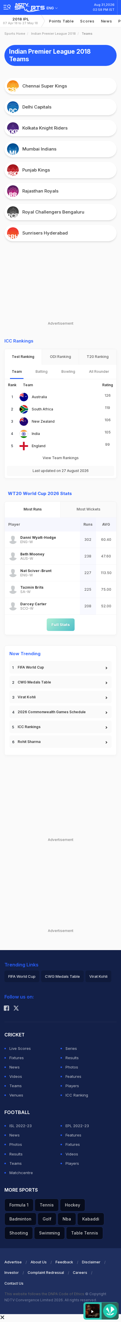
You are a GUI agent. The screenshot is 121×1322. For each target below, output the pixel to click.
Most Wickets (88, 509)
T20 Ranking (98, 356)
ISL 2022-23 (20, 1125)
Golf (47, 1218)
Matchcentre (21, 1172)
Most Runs (32, 509)
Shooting (18, 1232)
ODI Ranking (60, 356)
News (106, 21)
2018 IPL (20, 21)
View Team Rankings (61, 458)
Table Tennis (84, 1232)
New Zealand (43, 421)
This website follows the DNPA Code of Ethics (44, 1294)
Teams (15, 1085)
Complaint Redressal (46, 1272)
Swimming (49, 1232)
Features (73, 1076)
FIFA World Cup (31, 667)
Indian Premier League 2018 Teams (50, 55)
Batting (42, 371)
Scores (87, 21)
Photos (71, 1067)
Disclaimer (91, 1262)
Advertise (13, 1262)
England (39, 446)
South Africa (42, 409)
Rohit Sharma (29, 741)
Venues (16, 1095)
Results (72, 1057)
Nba (67, 1218)
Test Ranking (23, 356)
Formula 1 (18, 1204)
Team (17, 371)
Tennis (47, 1204)
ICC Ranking (76, 1095)
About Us (39, 1262)
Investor (11, 1272)
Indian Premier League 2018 (53, 34)
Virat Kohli (27, 697)
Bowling (68, 371)
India (36, 433)
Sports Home (14, 34)
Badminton (20, 1218)
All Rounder (99, 371)
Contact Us (13, 1283)
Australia (39, 397)
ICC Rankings (29, 727)
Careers (80, 1272)
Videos (15, 1076)
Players (72, 1085)
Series (71, 1048)
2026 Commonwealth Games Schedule (52, 712)
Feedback (64, 1262)
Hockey (72, 1204)
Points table (61, 21)
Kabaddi (90, 1218)
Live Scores (20, 1048)
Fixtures (16, 1057)
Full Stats (60, 624)
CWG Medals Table (34, 682)
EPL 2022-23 (77, 1125)
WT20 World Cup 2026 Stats (40, 493)
